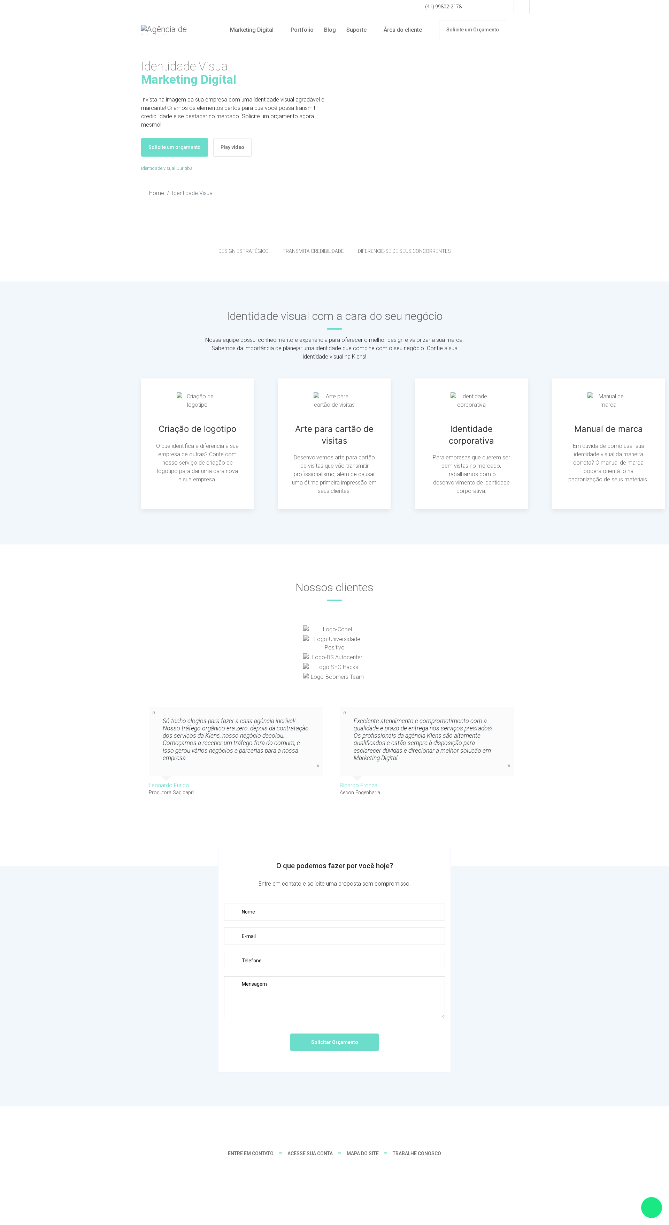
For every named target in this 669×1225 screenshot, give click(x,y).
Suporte (356, 30)
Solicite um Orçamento (472, 29)
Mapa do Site (363, 1153)
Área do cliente (403, 30)
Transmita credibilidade (313, 251)
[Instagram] (522, 7)
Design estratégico (243, 251)
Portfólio (302, 30)
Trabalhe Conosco (417, 1153)
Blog (330, 30)
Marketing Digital (252, 30)
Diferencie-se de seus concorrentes (404, 251)
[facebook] (506, 7)
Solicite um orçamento (174, 147)
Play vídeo (232, 147)
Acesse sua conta (310, 1153)
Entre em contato (251, 1153)
